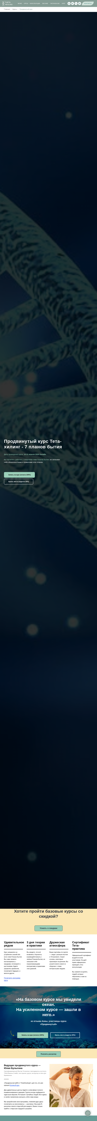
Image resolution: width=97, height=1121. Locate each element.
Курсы (15, 9)
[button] (19, 475)
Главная (7, 9)
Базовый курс (14, 1085)
